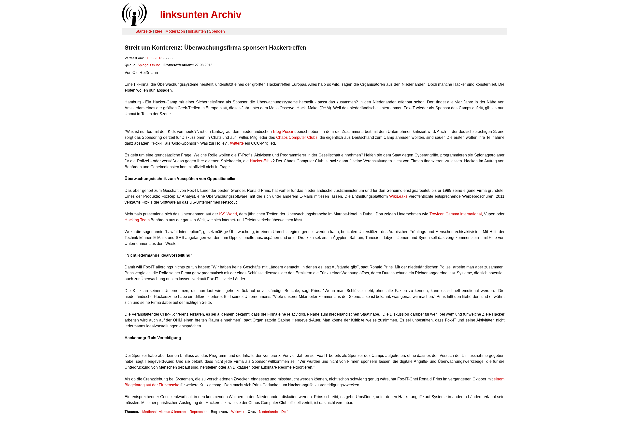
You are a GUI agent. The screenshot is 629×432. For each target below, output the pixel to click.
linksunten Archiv (200, 14)
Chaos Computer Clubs (296, 137)
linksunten (197, 31)
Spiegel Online (149, 65)
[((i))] (134, 25)
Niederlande (268, 412)
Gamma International (463, 214)
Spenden (217, 31)
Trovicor (436, 214)
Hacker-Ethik (261, 161)
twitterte (237, 143)
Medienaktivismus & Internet (164, 412)
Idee (158, 31)
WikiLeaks (398, 196)
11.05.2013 (153, 58)
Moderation (175, 31)
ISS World (228, 214)
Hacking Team (137, 220)
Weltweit (237, 412)
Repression (198, 412)
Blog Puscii (283, 131)
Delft (284, 412)
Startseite (143, 31)
